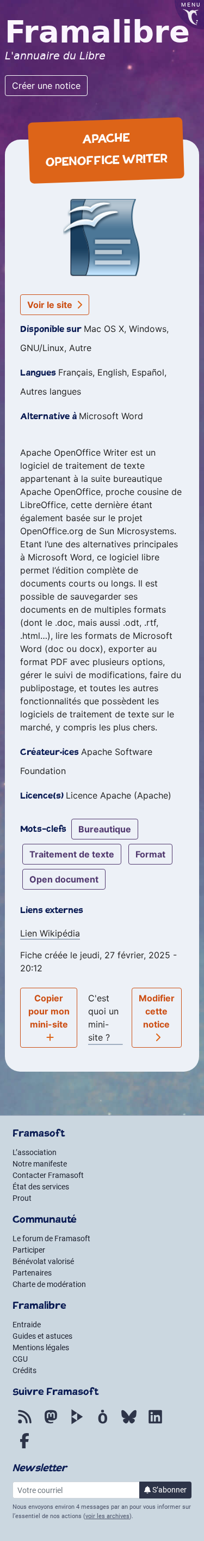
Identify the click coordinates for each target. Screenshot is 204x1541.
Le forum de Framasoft (51, 1238)
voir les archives (107, 1516)
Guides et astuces (42, 1336)
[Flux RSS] (24, 1422)
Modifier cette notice (157, 1011)
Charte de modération (49, 1284)
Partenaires (32, 1272)
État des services (41, 1186)
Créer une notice (46, 85)
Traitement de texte (71, 854)
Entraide (27, 1324)
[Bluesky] (129, 1422)
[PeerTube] (77, 1422)
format (150, 854)
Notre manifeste (40, 1163)
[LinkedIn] (155, 1422)
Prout (22, 1198)
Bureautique (104, 829)
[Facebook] (24, 1446)
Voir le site (51, 304)
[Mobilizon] (103, 1422)
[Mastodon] (51, 1422)
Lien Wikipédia (50, 933)
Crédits (24, 1370)
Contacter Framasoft (48, 1175)
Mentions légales (41, 1347)
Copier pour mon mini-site (49, 1011)
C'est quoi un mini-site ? (103, 1018)
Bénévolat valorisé (43, 1261)
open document (63, 879)
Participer (29, 1250)
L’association (35, 1152)
